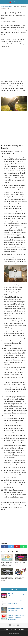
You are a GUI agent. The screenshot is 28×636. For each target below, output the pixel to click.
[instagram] (14, 625)
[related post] (7, 557)
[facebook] (4, 546)
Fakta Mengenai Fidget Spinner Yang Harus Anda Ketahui (7, 579)
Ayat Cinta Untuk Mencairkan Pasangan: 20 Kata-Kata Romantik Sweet (16, 617)
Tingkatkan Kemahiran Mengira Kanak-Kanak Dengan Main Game (6, 564)
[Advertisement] (14, 65)
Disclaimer (21, 629)
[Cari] (26, 2)
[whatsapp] (23, 546)
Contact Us (13, 629)
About (6, 629)
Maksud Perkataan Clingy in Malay (19, 578)
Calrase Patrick (6, 21)
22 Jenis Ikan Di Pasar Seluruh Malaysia (20, 563)
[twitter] (11, 546)
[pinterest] (17, 546)
